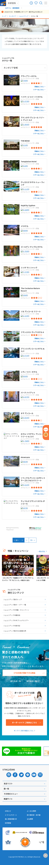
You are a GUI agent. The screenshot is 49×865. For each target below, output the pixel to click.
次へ (32, 540)
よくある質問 (31, 811)
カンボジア (12, 16)
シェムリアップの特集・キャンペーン (16, 610)
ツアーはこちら (38, 89)
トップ (4, 16)
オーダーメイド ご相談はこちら (24, 722)
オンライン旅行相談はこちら (23, 730)
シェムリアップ (23, 16)
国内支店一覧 (15, 681)
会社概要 (30, 819)
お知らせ (8, 811)
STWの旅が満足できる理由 (24, 673)
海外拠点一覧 (31, 681)
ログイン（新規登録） (12, 8)
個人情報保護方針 (11, 819)
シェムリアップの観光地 (12, 615)
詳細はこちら (39, 86)
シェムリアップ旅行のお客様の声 (15, 631)
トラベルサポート (11, 815)
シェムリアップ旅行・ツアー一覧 (15, 605)
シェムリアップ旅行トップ (13, 599)
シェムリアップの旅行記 (12, 626)
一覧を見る (41, 551)
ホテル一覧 (8, 59)
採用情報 (8, 823)
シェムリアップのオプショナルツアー (16, 620)
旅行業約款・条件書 (33, 815)
